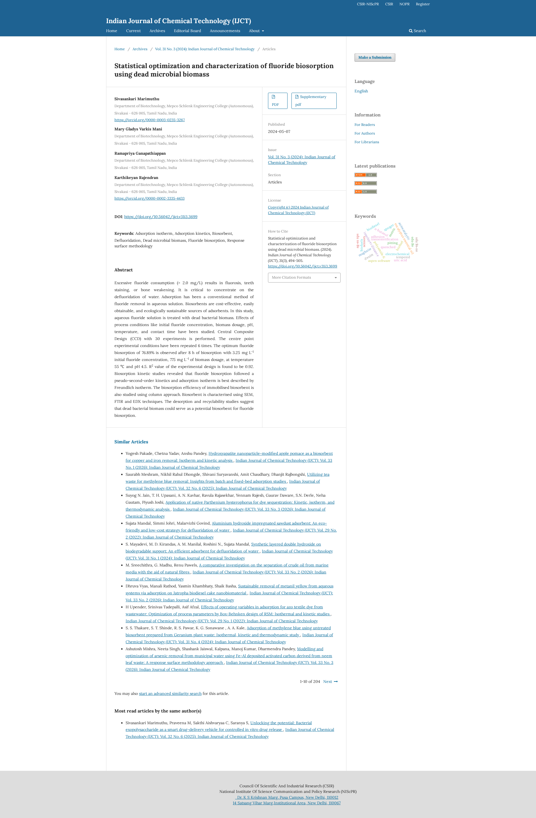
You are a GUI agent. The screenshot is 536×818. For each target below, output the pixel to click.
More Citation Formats (291, 277)
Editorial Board (187, 30)
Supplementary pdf (310, 100)
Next (327, 681)
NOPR (404, 4)
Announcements (225, 30)
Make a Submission (374, 57)
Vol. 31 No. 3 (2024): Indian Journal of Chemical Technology (205, 49)
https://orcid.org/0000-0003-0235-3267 (149, 120)
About (255, 30)
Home (111, 30)
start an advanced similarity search (170, 693)
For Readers (365, 124)
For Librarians (367, 142)
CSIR (389, 4)
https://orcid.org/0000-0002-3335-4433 (149, 198)
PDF (275, 104)
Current (133, 30)
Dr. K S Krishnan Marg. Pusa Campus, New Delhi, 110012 (286, 797)
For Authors (365, 133)
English (361, 91)
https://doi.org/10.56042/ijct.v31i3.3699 (160, 216)
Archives (157, 30)
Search (419, 30)
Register (423, 4)
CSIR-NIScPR (368, 4)
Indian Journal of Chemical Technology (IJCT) (178, 20)
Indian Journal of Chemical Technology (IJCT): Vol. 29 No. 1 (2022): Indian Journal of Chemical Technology (222, 620)
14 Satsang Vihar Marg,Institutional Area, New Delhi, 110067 (287, 802)
